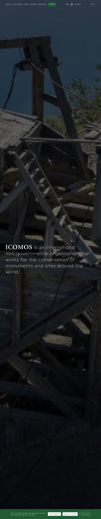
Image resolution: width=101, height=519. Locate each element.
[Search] (67, 4)
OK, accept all (54, 514)
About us (9, 4)
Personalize (85, 514)
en (92, 4)
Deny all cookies (70, 514)
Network (34, 4)
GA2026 (52, 4)
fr (94, 4)
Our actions (18, 4)
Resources (42, 4)
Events (26, 4)
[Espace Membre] (71, 4)
